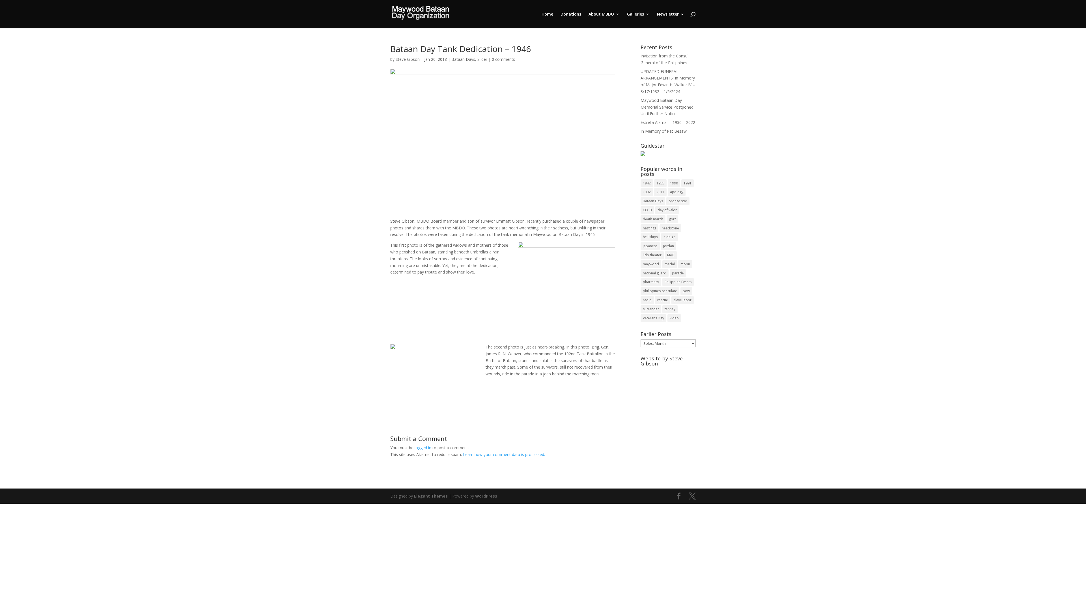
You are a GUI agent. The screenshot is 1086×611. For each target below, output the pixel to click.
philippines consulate (660, 291)
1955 (660, 183)
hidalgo (669, 236)
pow (686, 291)
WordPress (486, 496)
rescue (662, 300)
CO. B (647, 210)
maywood (651, 264)
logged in (423, 447)
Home (547, 14)
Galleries (635, 14)
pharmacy (651, 281)
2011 (660, 192)
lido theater (652, 255)
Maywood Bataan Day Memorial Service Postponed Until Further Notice (667, 107)
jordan (668, 246)
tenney (670, 309)
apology (676, 192)
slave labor (682, 300)
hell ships (650, 236)
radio (647, 300)
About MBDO (601, 14)
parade (678, 273)
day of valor (667, 210)
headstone (670, 228)
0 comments (503, 59)
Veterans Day (653, 318)
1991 (687, 183)
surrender (651, 309)
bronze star (678, 201)
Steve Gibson (408, 59)
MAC (671, 255)
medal (670, 264)
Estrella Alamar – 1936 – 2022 (668, 122)
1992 (647, 192)
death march (653, 219)
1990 (674, 183)
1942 (647, 183)
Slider (482, 59)
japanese (650, 246)
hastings (649, 228)
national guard (654, 273)
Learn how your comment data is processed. (504, 454)
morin (685, 264)
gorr (672, 219)
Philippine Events (678, 281)
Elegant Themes (431, 496)
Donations (571, 14)
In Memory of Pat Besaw (664, 131)
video (674, 318)
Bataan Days (463, 59)
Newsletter (668, 14)
